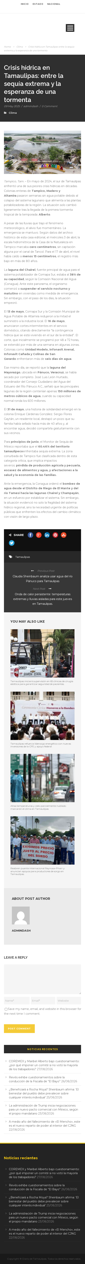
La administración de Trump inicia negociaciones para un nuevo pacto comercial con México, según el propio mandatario (43, 1109)
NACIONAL (53, 4)
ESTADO (38, 4)
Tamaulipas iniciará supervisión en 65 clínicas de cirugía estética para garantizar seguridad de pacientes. (41, 682)
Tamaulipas (22, 556)
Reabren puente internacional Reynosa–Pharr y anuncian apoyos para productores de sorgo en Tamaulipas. (37, 871)
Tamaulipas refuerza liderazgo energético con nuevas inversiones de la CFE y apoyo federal (40, 745)
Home (7, 46)
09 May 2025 (12, 106)
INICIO (25, 4)
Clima (19, 46)
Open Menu (70, 28)
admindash (30, 106)
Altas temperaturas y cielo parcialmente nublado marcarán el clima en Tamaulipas (38, 807)
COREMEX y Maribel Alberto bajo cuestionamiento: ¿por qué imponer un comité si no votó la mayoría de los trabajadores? (44, 1065)
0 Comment (49, 106)
